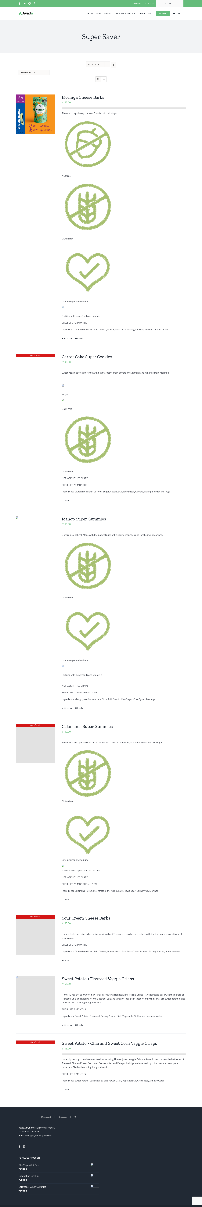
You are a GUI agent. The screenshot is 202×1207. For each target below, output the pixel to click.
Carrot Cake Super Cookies (87, 356)
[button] (179, 13)
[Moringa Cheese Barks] (35, 114)
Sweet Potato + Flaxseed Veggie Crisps (98, 978)
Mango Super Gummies (84, 519)
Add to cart (68, 338)
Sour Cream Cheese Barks (86, 918)
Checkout (63, 1117)
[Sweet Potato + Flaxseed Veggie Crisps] (35, 995)
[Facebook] (20, 1146)
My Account (46, 1117)
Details (80, 338)
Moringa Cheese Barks (83, 97)
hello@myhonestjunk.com (38, 1135)
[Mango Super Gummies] (35, 535)
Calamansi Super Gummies (87, 726)
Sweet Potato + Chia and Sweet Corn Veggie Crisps (109, 1043)
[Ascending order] (113, 65)
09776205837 (33, 1131)
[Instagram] (24, 1146)
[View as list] (103, 79)
